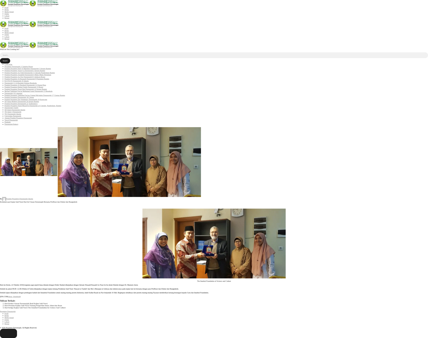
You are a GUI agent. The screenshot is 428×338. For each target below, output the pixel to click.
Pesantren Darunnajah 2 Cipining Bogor (18, 67)
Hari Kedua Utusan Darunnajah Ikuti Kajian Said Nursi (25, 304)
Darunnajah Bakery (11, 124)
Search (5, 61)
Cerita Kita (8, 64)
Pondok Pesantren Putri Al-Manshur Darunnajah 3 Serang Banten (27, 69)
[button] (8, 333)
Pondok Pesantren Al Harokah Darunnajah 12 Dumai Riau (25, 85)
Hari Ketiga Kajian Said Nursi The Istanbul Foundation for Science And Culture (35, 308)
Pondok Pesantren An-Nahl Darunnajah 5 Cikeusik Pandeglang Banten (29, 73)
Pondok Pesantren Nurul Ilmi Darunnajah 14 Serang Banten (25, 89)
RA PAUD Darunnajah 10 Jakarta (16, 81)
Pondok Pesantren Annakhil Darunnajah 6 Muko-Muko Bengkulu (27, 75)
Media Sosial (9, 12)
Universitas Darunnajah (12, 116)
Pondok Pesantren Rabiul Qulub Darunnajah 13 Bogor (23, 87)
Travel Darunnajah (11, 120)
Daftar (6, 14)
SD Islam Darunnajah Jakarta (14, 110)
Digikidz (7, 122)
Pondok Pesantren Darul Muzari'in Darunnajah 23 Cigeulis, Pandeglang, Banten (32, 106)
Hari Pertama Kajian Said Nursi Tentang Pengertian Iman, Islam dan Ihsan (33, 306)
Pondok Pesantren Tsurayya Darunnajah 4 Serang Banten (24, 71)
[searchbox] (214, 55)
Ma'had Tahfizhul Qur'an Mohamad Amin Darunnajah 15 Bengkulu (28, 91)
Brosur (6, 18)
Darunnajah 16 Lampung (13, 93)
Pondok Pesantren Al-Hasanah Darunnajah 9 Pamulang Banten (26, 79)
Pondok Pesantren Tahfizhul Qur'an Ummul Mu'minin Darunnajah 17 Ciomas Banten (34, 95)
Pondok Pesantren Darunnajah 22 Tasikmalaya (20, 104)
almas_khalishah (14, 297)
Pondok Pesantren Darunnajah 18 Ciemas (19, 97)
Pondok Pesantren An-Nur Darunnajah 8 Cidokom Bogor (24, 77)
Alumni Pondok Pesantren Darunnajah (18, 118)
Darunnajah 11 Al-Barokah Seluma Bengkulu (20, 83)
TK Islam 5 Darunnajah (12, 112)
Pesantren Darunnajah (8, 311)
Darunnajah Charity (11, 108)
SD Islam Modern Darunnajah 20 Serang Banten (21, 102)
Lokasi (6, 16)
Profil (6, 8)
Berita (6, 10)
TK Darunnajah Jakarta (12, 114)
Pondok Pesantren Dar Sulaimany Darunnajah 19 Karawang (25, 99)
